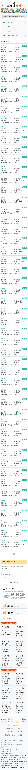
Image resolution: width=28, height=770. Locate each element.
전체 (9, 27)
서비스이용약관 (17, 725)
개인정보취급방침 (10, 729)
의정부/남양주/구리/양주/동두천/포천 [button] (14, 17)
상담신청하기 (14, 582)
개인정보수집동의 (7, 574)
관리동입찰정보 (10, 732)
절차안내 (20, 729)
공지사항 (19, 732)
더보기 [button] (14, 554)
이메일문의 (20, 735)
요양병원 (10, 22)
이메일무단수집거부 (10, 735)
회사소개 (8, 725)
